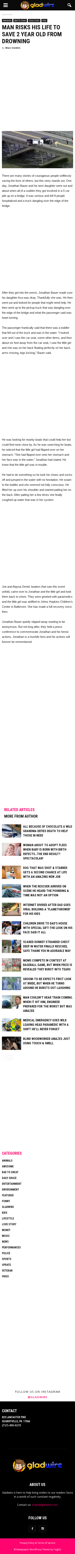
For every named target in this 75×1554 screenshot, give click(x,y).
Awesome (7, 20)
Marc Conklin (12, 47)
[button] (69, 5)
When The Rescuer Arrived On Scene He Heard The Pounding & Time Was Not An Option (46, 891)
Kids (44, 20)
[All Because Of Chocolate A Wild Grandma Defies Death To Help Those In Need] (11, 831)
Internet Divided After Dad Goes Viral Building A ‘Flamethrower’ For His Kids (47, 909)
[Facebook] (32, 1529)
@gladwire (38, 1397)
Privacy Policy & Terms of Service (37, 1543)
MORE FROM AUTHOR (21, 816)
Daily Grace (34, 20)
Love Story (9, 1224)
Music (6, 1235)
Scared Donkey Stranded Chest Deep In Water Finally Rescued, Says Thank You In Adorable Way (47, 946)
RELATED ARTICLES (19, 809)
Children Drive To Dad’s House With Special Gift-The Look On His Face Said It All (47, 928)
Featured (8, 1195)
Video (5, 1276)
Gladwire (8, 1206)
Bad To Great (20, 20)
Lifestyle (8, 1218)
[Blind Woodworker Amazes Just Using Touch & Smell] (11, 1043)
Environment (10, 1189)
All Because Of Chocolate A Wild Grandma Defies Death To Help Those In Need (47, 831)
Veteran (7, 1270)
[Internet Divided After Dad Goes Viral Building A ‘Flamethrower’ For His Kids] (11, 909)
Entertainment (12, 1183)
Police (6, 1253)
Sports (6, 1259)
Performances (11, 1247)
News (5, 1241)
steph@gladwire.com (45, 1505)
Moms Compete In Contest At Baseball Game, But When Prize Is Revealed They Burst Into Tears (47, 965)
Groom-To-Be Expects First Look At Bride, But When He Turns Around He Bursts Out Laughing (47, 983)
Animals (7, 1160)
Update (6, 1264)
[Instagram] (43, 1529)
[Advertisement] (37, 91)
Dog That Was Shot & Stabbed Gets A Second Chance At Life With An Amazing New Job (45, 872)
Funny (6, 1201)
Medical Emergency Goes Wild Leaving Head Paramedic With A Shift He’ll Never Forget (46, 1024)
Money (6, 1230)
